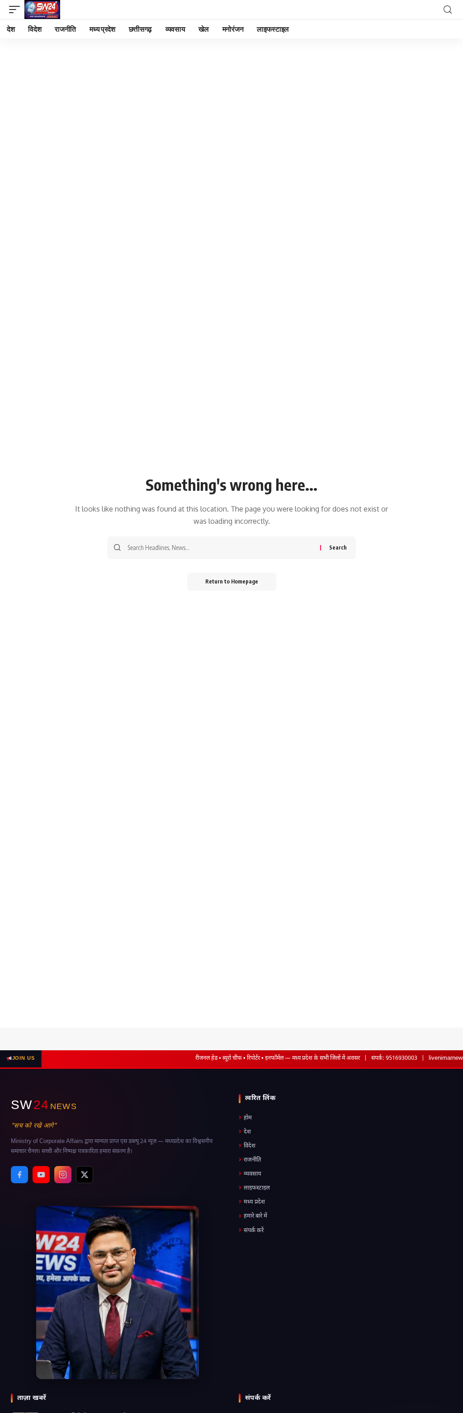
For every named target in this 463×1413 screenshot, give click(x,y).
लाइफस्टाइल (254, 1188)
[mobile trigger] (16, 9)
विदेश (247, 1146)
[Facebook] (19, 1174)
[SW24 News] (42, 9)
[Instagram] (62, 1174)
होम (245, 1118)
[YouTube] (41, 1174)
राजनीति (250, 1160)
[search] (447, 10)
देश (245, 1132)
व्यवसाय (250, 1174)
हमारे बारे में (253, 1216)
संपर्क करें (251, 1230)
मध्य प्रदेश (252, 1202)
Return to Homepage (231, 581)
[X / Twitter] (84, 1174)
